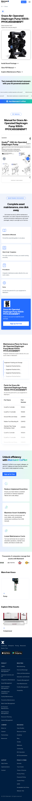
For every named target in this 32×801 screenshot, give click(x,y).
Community (20, 748)
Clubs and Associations (23, 673)
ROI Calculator (21, 752)
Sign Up (24, 2)
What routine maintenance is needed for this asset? (19, 96)
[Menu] (29, 2)
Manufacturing (21, 666)
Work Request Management (5, 712)
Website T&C (20, 790)
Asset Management (6, 683)
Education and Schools (23, 676)
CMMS (3, 666)
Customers (4, 645)
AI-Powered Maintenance (4, 707)
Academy (19, 735)
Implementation (5, 767)
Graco (6, 6)
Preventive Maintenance (8, 700)
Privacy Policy (20, 773)
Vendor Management (7, 720)
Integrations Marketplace (8, 679)
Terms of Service (21, 770)
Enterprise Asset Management (5, 670)
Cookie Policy (20, 780)
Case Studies (20, 728)
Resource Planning (6, 716)
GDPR (18, 784)
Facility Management (22, 687)
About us (3, 728)
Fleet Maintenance (22, 683)
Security (19, 763)
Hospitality (20, 690)
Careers (3, 731)
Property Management (23, 680)
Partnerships (4, 735)
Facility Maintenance (7, 696)
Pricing (17, 645)
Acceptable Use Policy (23, 787)
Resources (23, 645)
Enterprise (11, 645)
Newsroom (4, 738)
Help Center (4, 763)
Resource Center (21, 731)
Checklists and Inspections (5, 692)
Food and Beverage (22, 669)
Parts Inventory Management (5, 687)
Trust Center (20, 767)
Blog (18, 738)
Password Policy (21, 777)
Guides (19, 741)
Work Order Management (8, 703)
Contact (3, 770)
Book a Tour (4, 648)
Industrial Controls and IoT (7, 675)
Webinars (19, 745)
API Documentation (22, 755)
